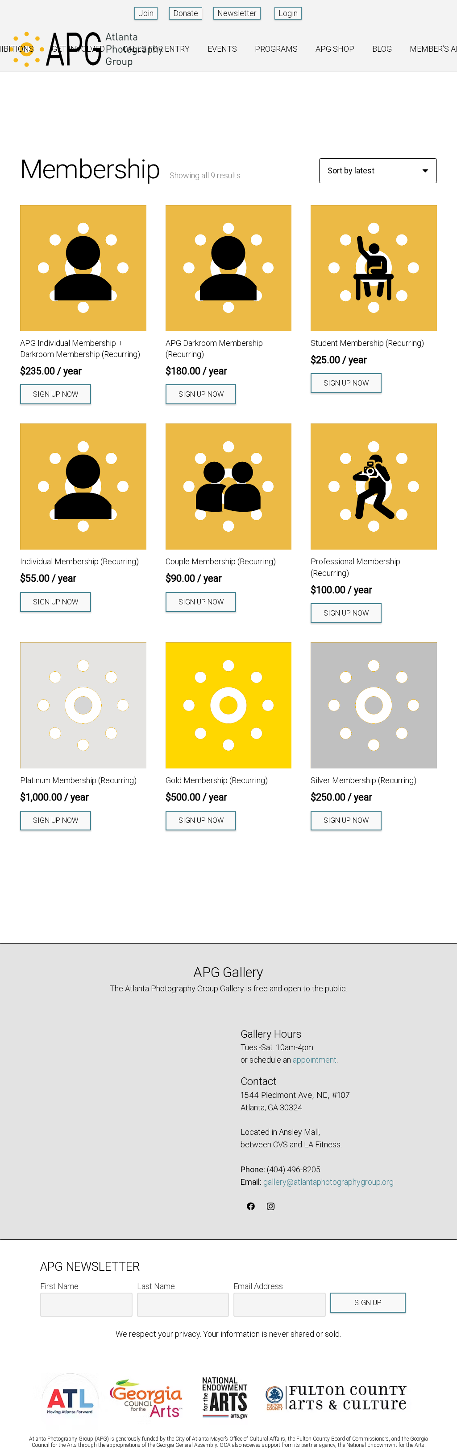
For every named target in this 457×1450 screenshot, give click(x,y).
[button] (41, 49)
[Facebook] (251, 1206)
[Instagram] (271, 1206)
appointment (315, 1059)
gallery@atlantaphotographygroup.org (328, 1182)
